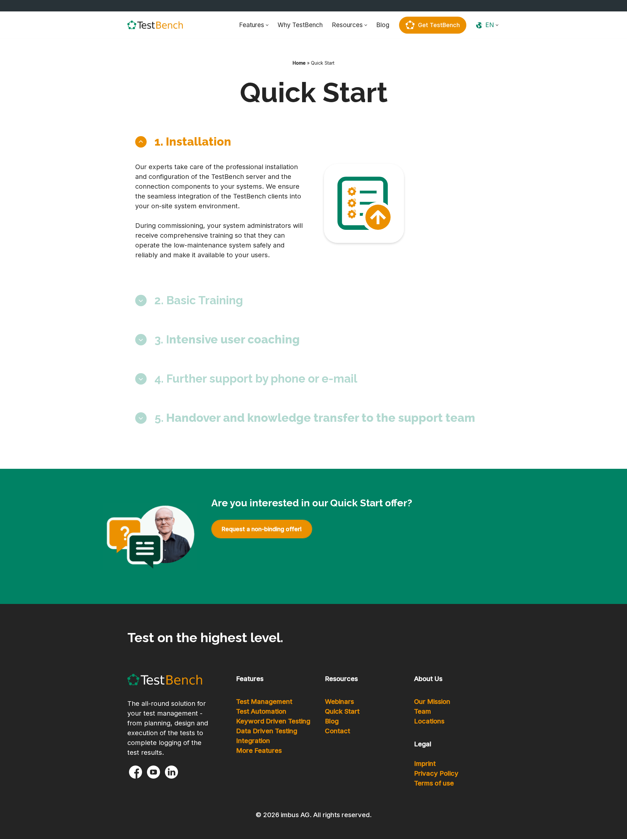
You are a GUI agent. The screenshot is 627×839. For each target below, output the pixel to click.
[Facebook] (135, 772)
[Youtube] (153, 772)
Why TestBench (300, 25)
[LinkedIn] (171, 772)
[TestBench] (155, 25)
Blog (382, 25)
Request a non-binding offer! (262, 529)
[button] (267, 25)
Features (250, 679)
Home (299, 63)
